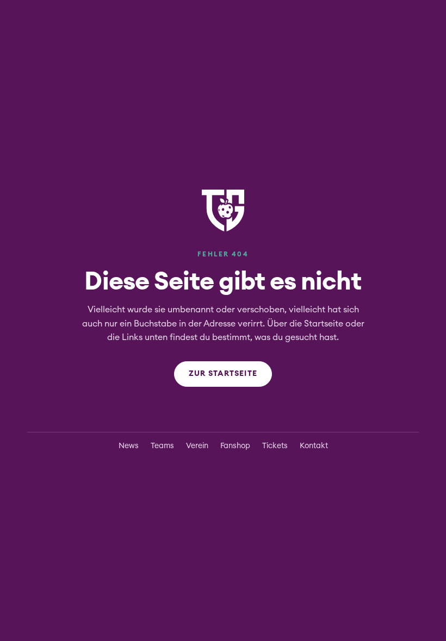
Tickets (275, 446)
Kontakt (314, 446)
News (129, 446)
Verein (197, 446)
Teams (162, 446)
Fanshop (235, 446)
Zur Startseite (223, 374)
